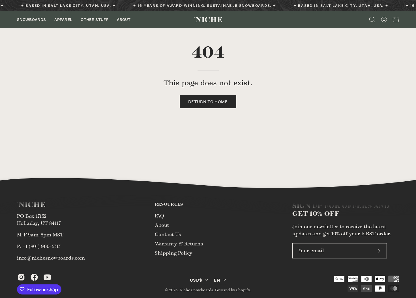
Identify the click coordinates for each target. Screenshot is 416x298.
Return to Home (208, 101)
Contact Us (168, 234)
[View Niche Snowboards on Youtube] (47, 277)
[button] (31, 19)
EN (217, 279)
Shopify (243, 290)
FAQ (159, 216)
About (162, 225)
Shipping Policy (173, 253)
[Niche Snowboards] (208, 19)
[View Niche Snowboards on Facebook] (34, 277)
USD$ (196, 279)
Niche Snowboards (196, 290)
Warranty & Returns (179, 244)
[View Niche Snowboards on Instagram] (21, 277)
